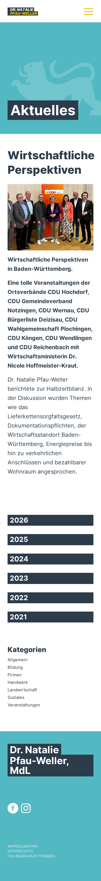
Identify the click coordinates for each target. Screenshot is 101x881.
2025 (19, 539)
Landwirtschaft (22, 689)
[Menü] (85, 11)
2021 (18, 617)
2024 (19, 559)
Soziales (16, 697)
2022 (19, 597)
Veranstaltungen (24, 705)
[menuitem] (85, 11)
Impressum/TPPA (23, 846)
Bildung (15, 667)
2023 (19, 578)
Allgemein (17, 659)
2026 (19, 520)
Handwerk (18, 682)
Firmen (15, 674)
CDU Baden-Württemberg (31, 856)
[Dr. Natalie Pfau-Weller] (42, 11)
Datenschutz (20, 851)
